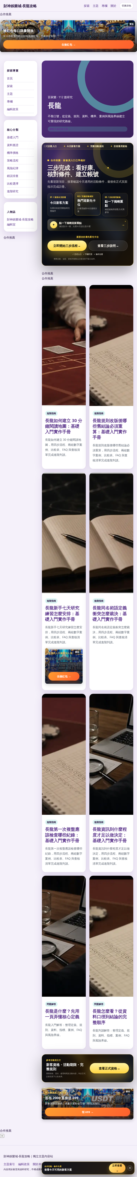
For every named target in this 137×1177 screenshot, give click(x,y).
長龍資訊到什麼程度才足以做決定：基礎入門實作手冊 (110, 834)
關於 (113, 6)
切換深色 (126, 5)
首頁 (10, 78)
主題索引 (9, 1164)
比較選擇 (12, 184)
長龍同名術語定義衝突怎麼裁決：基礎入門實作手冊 (110, 613)
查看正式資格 (109, 1068)
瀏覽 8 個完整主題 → (60, 129)
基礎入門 (12, 137)
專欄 (104, 6)
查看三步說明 (108, 246)
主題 (95, 6)
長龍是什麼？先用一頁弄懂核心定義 (62, 1013)
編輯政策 (12, 109)
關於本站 (38, 1164)
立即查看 (117, 1168)
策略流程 (12, 160)
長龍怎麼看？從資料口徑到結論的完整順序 (110, 1016)
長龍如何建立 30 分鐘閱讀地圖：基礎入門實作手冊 (63, 425)
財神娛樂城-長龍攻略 (20, 5)
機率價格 (12, 153)
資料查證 (12, 145)
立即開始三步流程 (67, 246)
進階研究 (12, 191)
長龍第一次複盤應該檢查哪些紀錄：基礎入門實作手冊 (62, 834)
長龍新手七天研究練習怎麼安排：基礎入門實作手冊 (62, 613)
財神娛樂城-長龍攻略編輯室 (20, 221)
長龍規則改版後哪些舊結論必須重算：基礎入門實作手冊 (110, 428)
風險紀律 (12, 168)
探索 (87, 6)
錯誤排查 (12, 176)
